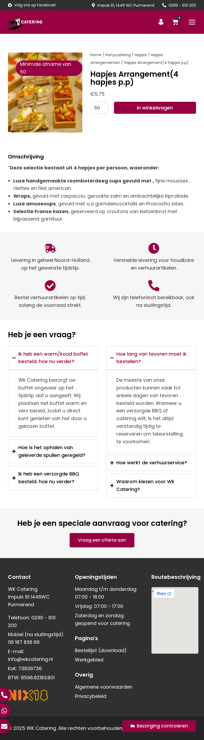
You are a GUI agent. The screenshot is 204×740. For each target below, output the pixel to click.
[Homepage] (25, 22)
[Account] (161, 22)
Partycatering (118, 55)
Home (95, 55)
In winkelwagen (155, 107)
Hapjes (141, 55)
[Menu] (192, 22)
